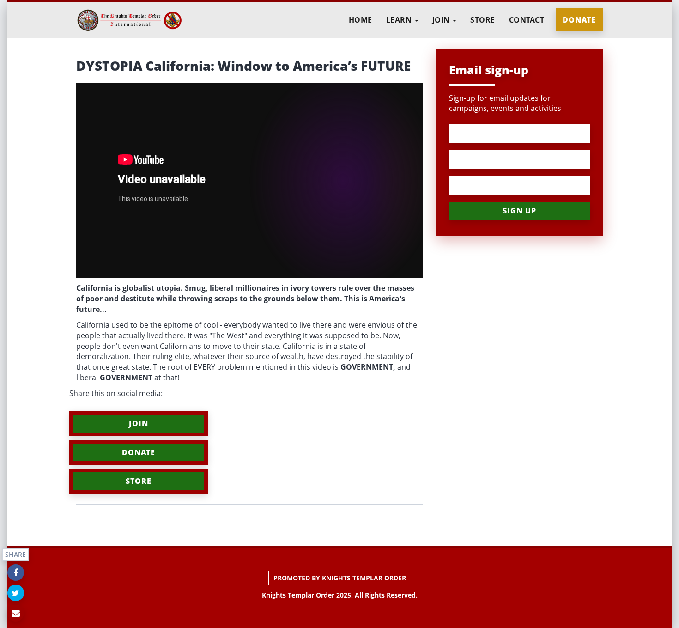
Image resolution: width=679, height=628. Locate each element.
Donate (579, 20)
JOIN (138, 423)
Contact (527, 20)
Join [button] (442, 20)
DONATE (138, 452)
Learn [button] (400, 20)
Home (360, 20)
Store (482, 20)
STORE (139, 481)
